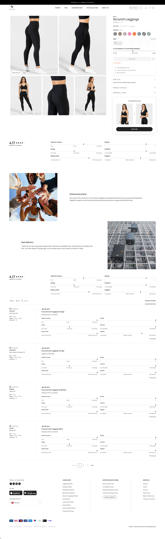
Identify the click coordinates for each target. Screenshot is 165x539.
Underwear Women (68, 502)
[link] (153, 7)
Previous (74, 465)
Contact (145, 484)
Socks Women (67, 505)
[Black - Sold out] (144, 34)
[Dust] (120, 34)
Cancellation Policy (108, 487)
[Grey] (115, 34)
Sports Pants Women (69, 493)
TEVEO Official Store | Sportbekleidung (145, 526)
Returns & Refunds (108, 484)
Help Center (146, 493)
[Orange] (134, 34)
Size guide (153, 38)
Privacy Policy (28, 526)
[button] (136, 8)
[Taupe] (125, 34)
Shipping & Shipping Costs (110, 490)
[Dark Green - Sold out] (149, 34)
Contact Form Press (149, 499)
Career (145, 487)
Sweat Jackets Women (69, 508)
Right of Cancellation (40, 526)
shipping (132, 26)
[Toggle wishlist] (153, 59)
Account (145, 490)
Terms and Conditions (15, 526)
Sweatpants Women (68, 490)
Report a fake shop (148, 496)
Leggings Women (68, 484)
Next (92, 465)
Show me (134, 129)
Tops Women (66, 499)
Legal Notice (52, 526)
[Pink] (129, 34)
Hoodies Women (67, 487)
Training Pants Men (68, 511)
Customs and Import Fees (110, 493)
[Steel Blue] (139, 34)
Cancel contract (109, 497)
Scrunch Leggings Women (70, 496)
